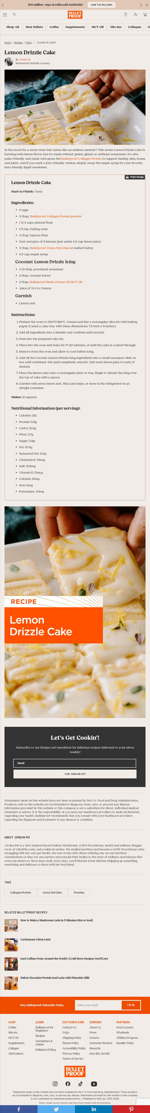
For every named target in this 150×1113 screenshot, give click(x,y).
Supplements (16, 1043)
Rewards (94, 1048)
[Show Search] (15, 15)
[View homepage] (75, 14)
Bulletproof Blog (46, 1050)
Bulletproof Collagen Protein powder (56, 216)
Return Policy (70, 1043)
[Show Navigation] (5, 15)
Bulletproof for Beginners (45, 1029)
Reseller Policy (125, 1043)
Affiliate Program (127, 1038)
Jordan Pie (25, 59)
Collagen (13, 1048)
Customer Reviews (100, 1043)
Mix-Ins (12, 1032)
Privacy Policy (71, 1054)
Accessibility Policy (74, 1048)
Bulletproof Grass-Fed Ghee (49, 248)
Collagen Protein (20, 893)
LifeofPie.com (25, 849)
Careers (94, 1038)
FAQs (65, 1032)
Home (7, 42)
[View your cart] (145, 15)
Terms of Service (72, 1059)
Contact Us (69, 1027)
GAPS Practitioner (91, 845)
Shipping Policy (71, 1038)
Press (92, 1032)
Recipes (18, 42)
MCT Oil (13, 1038)
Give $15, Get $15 (99, 1054)
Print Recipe (137, 177)
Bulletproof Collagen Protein (82, 159)
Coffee (12, 1027)
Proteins (79, 893)
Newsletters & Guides (44, 1043)
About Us (95, 1027)
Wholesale (122, 1032)
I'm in (131, 1005)
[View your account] (135, 15)
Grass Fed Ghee (52, 893)
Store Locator (125, 1027)
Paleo (29, 42)
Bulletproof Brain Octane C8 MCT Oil (56, 282)
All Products (15, 1054)
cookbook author (53, 849)
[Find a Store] (125, 15)
